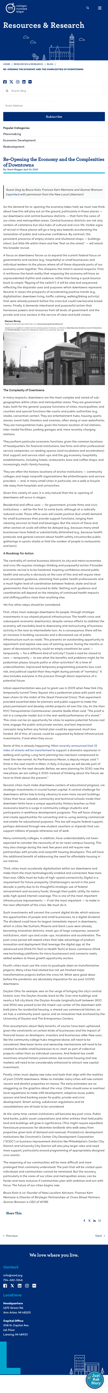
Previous (12, 1236)
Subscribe (54, 117)
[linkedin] (24, 82)
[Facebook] (84, 1221)
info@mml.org (12, 1275)
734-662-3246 (13, 1280)
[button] (95, 1380)
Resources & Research (28, 64)
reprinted (13, 194)
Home (6, 64)
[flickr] (30, 82)
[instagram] (17, 82)
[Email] (99, 1221)
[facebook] (5, 82)
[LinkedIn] (94, 1221)
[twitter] (11, 82)
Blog (50, 64)
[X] (89, 1221)
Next (98, 1236)
